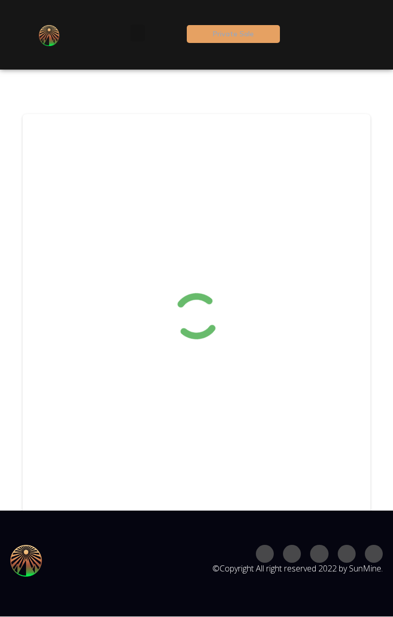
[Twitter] (292, 554)
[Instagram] (265, 554)
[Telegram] (347, 554)
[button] (137, 33)
